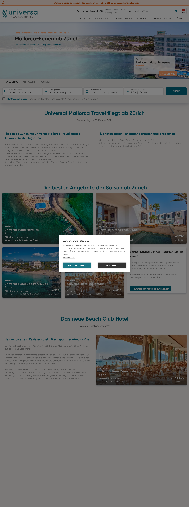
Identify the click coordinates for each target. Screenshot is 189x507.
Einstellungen (112, 265)
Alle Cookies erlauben (77, 265)
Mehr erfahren (69, 257)
